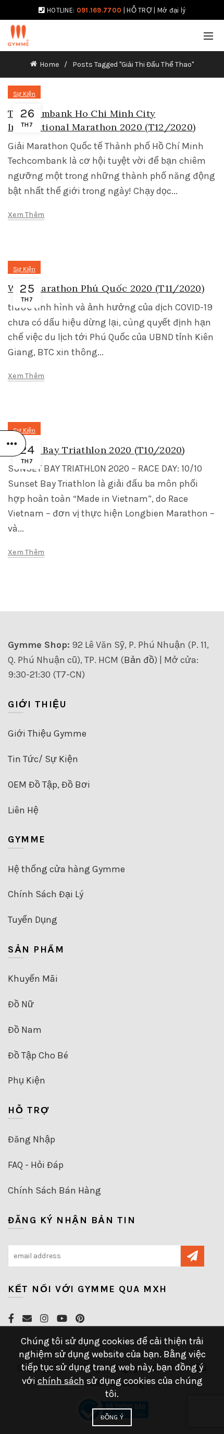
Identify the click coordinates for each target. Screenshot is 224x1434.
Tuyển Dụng (32, 919)
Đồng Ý (112, 1417)
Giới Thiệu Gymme (47, 733)
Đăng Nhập (31, 1139)
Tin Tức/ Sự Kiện (43, 759)
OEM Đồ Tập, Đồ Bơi (49, 784)
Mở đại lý (171, 10)
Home (49, 64)
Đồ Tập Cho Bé (38, 1055)
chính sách (61, 1381)
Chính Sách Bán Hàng (54, 1190)
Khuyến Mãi (33, 978)
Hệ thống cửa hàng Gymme (66, 869)
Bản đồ (139, 660)
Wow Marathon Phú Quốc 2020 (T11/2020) (106, 288)
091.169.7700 (99, 10)
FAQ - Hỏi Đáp (36, 1165)
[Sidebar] (13, 443)
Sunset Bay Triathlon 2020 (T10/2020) (96, 450)
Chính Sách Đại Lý (45, 894)
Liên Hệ (23, 810)
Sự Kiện (24, 94)
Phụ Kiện (26, 1080)
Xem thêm (26, 214)
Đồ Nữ (21, 1004)
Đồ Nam (25, 1029)
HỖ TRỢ (139, 10)
